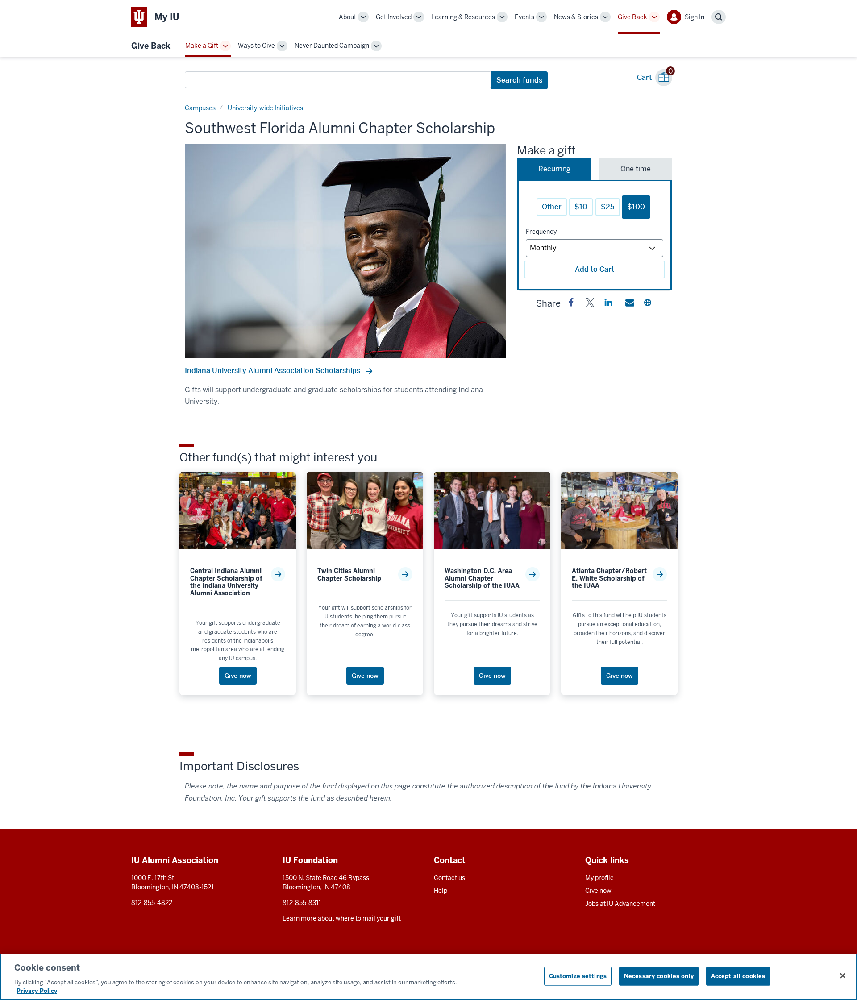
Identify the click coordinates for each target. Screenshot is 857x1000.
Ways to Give (256, 45)
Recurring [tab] (554, 169)
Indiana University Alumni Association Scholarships (273, 370)
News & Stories (576, 17)
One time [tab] (635, 169)
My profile (599, 878)
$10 (580, 207)
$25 (608, 207)
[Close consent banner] (843, 976)
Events (524, 17)
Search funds (519, 80)
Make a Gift (201, 45)
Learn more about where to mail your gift (342, 918)
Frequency (541, 232)
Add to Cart (594, 269)
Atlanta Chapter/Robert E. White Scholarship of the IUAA (609, 578)
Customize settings (578, 976)
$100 (636, 207)
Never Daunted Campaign (332, 45)
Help (440, 891)
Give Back (632, 17)
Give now (598, 891)
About (347, 17)
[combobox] (338, 79)
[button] (571, 304)
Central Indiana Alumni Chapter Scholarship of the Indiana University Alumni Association (226, 582)
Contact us (449, 878)
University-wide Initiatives (265, 108)
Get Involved (394, 17)
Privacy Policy (37, 991)
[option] (345, 251)
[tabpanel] (594, 235)
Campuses (200, 108)
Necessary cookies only (659, 976)
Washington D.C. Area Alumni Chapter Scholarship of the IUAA (482, 578)
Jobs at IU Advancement (620, 904)
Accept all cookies (738, 976)
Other (552, 207)
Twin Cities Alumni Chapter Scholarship (349, 574)
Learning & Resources (463, 17)
